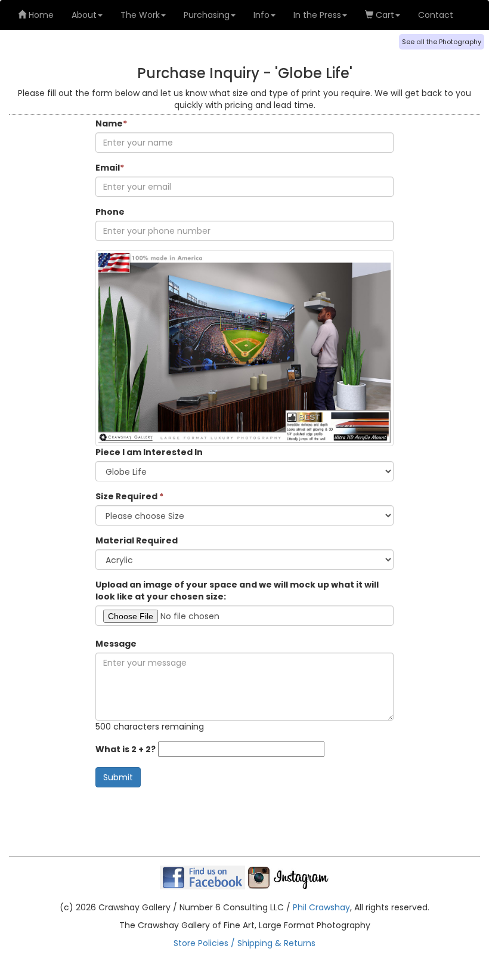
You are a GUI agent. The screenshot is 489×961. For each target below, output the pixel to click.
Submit (118, 777)
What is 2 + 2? (125, 749)
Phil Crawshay (321, 907)
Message (116, 644)
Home (40, 15)
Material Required (136, 540)
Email (109, 168)
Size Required (129, 496)
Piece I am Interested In (149, 452)
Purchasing (207, 15)
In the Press (317, 15)
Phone (110, 212)
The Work (140, 15)
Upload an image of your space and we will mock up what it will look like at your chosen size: (237, 590)
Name (111, 123)
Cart (383, 15)
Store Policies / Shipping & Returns (244, 943)
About (84, 15)
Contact (435, 15)
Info (261, 15)
